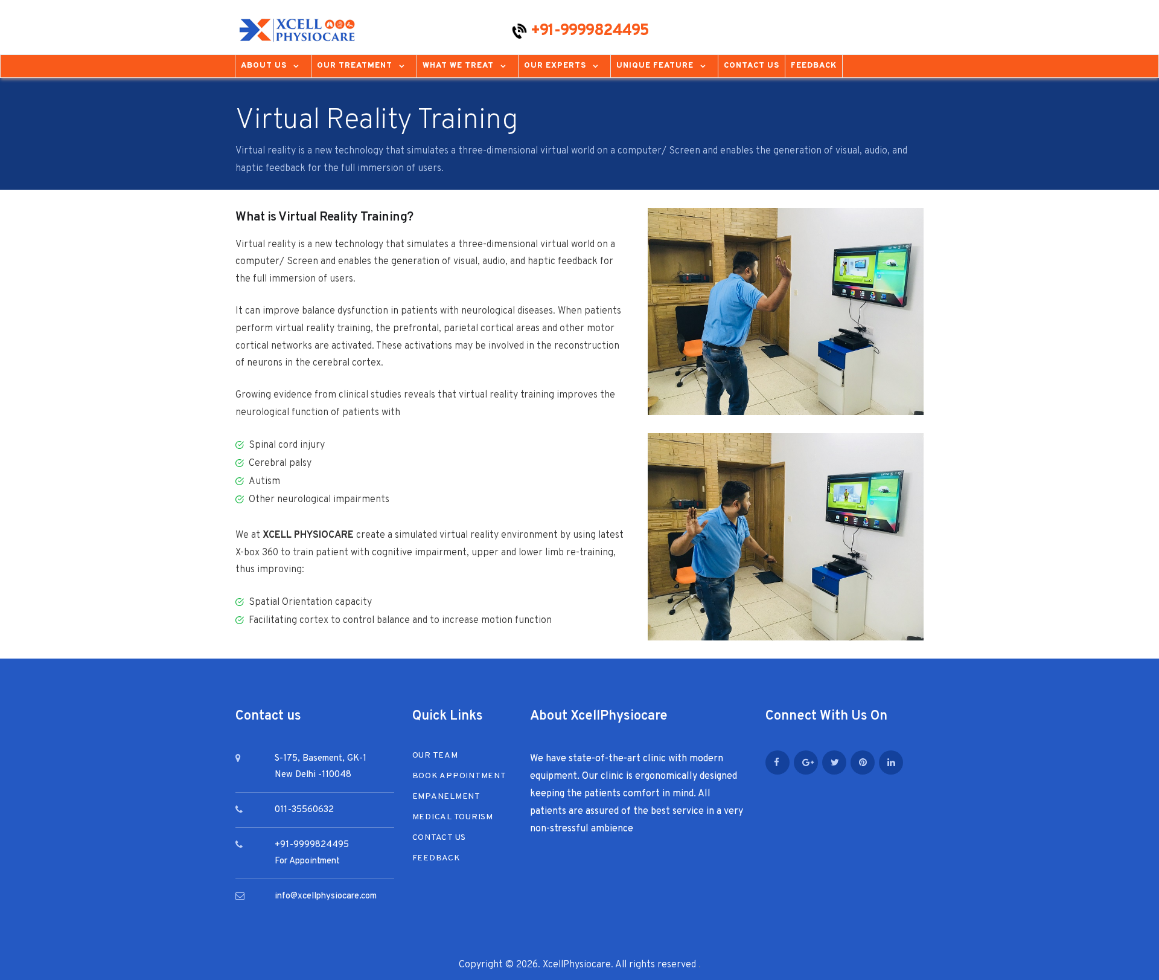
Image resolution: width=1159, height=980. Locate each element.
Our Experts (555, 66)
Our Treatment (354, 66)
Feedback (814, 66)
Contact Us (751, 66)
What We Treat (458, 66)
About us (264, 66)
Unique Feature (655, 66)
